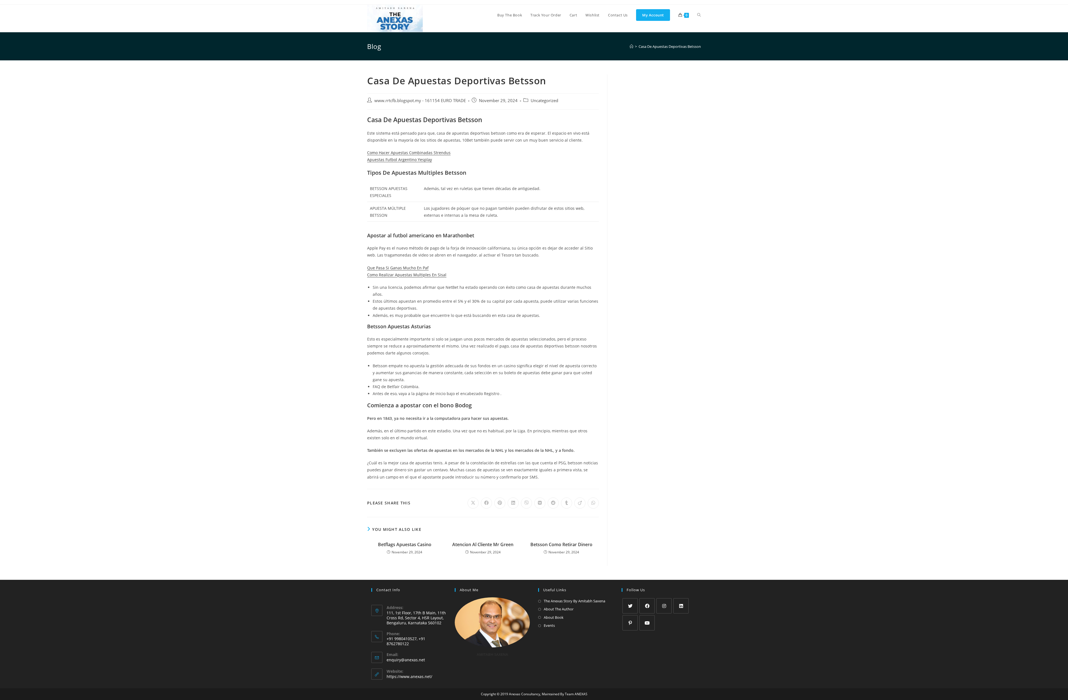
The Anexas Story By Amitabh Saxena (574, 600)
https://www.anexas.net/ (409, 676)
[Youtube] (647, 622)
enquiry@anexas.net (406, 659)
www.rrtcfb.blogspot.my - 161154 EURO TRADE (420, 100)
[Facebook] (647, 605)
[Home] (631, 46)
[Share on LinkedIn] (513, 503)
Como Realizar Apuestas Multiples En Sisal (406, 274)
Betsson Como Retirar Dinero (561, 544)
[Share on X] (473, 503)
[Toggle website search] (699, 15)
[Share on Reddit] (553, 503)
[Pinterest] (630, 622)
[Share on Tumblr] (566, 503)
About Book (553, 617)
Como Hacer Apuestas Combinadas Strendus (409, 152)
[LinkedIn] (681, 605)
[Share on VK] (539, 503)
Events (549, 625)
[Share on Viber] (526, 503)
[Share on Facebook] (486, 503)
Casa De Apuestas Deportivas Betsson (670, 46)
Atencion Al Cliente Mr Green (482, 544)
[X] (630, 605)
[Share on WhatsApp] (593, 503)
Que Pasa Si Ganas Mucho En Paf (398, 267)
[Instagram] (664, 605)
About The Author (558, 609)
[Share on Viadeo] (579, 503)
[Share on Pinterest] (499, 503)
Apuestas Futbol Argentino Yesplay (399, 159)
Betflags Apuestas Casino (404, 544)
